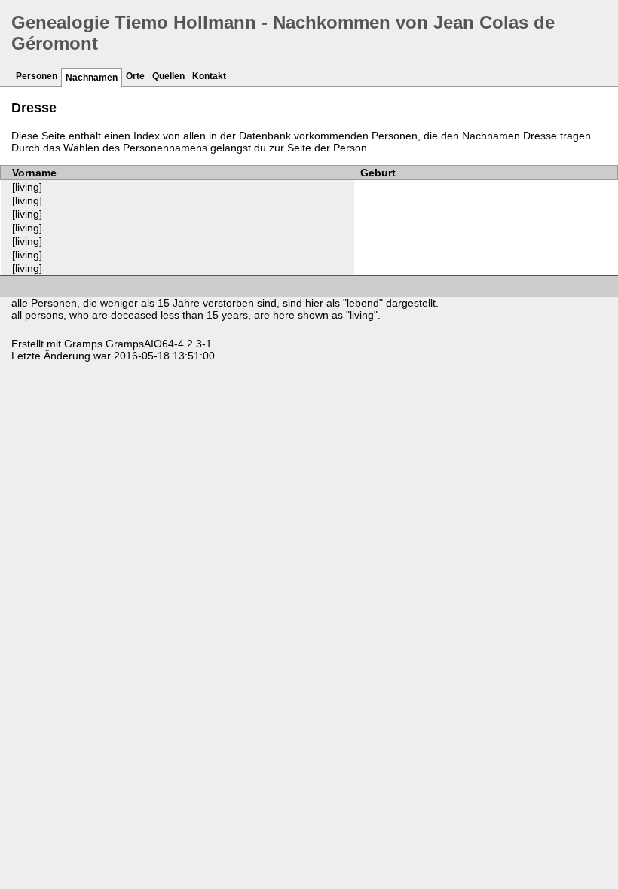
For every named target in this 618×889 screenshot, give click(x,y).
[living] (27, 187)
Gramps (83, 344)
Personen (36, 76)
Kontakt (209, 76)
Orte (135, 76)
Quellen (168, 76)
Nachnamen (92, 77)
